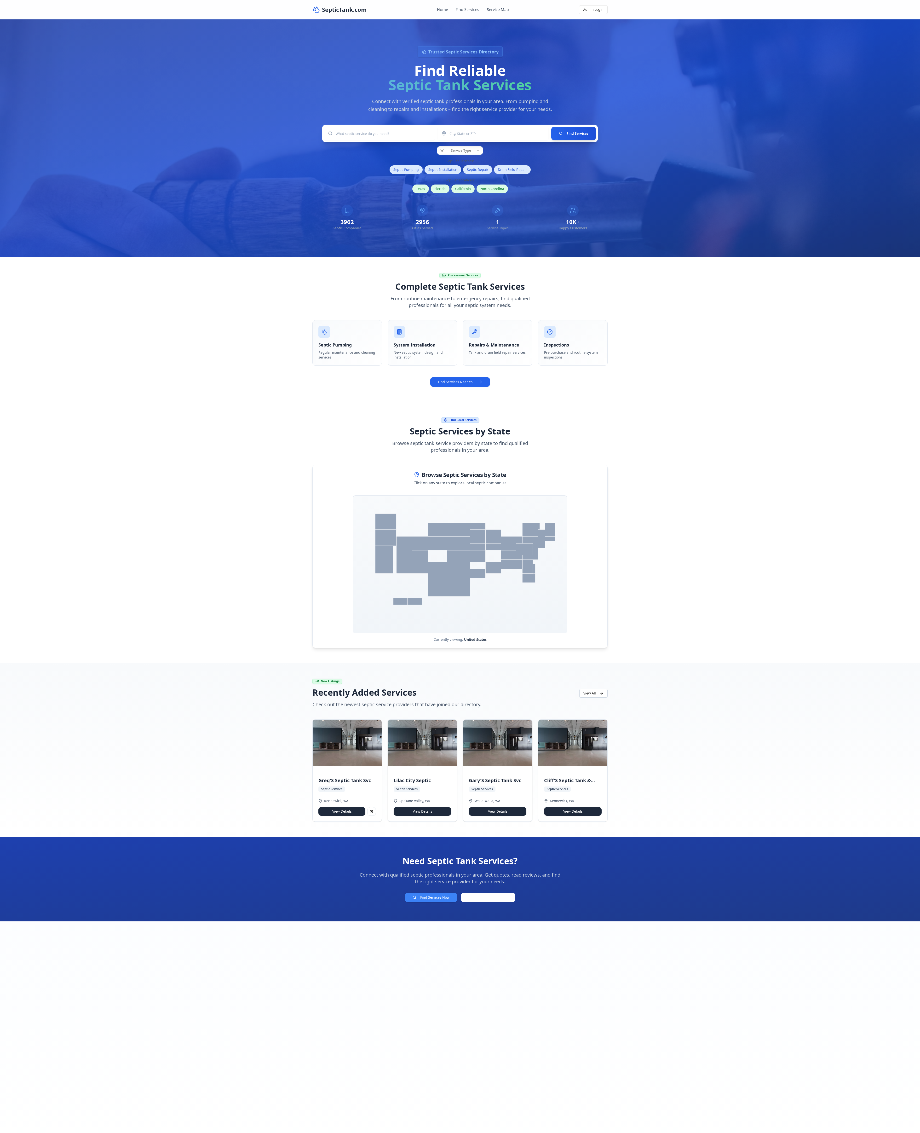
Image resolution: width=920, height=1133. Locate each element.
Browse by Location (492, 897)
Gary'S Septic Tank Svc (495, 780)
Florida (440, 188)
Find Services (467, 9)
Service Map (498, 9)
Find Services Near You (456, 382)
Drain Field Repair (512, 169)
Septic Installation (442, 169)
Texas (420, 188)
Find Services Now (434, 897)
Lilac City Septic (412, 780)
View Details (342, 811)
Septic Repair (477, 169)
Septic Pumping (406, 169)
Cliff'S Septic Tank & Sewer (567, 780)
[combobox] (460, 150)
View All (589, 693)
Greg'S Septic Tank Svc (344, 780)
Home (442, 9)
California (463, 188)
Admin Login (593, 9)
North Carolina (492, 188)
